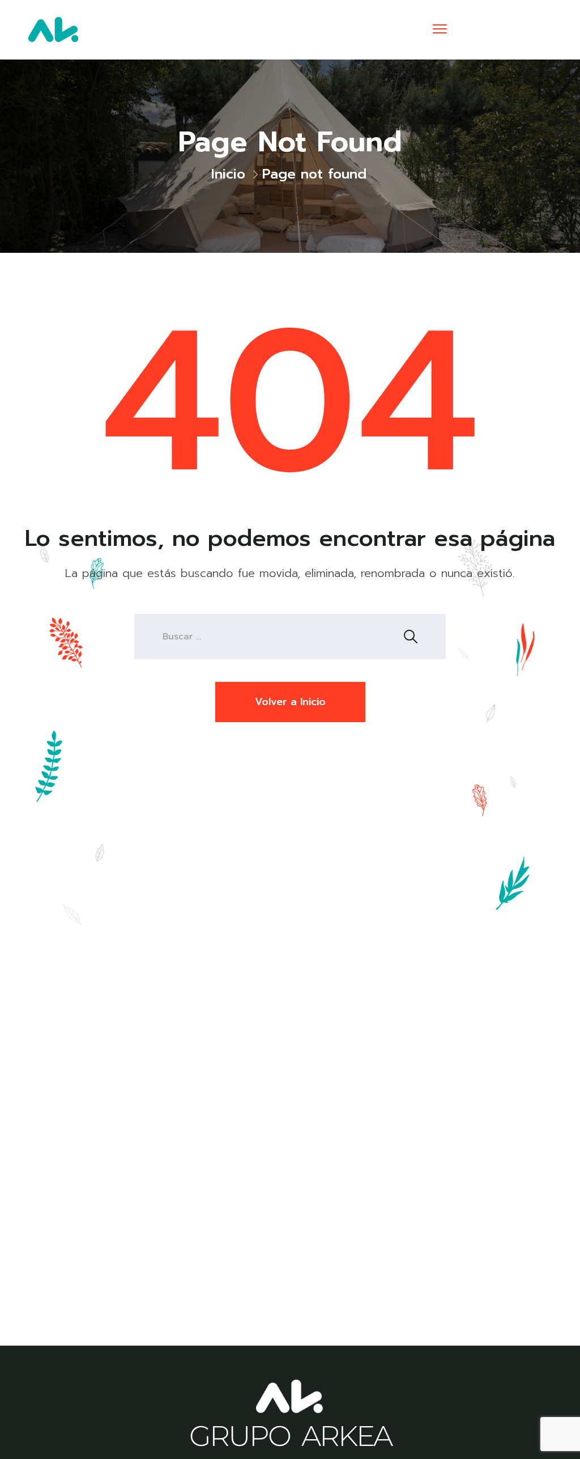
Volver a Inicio (290, 702)
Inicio (228, 174)
